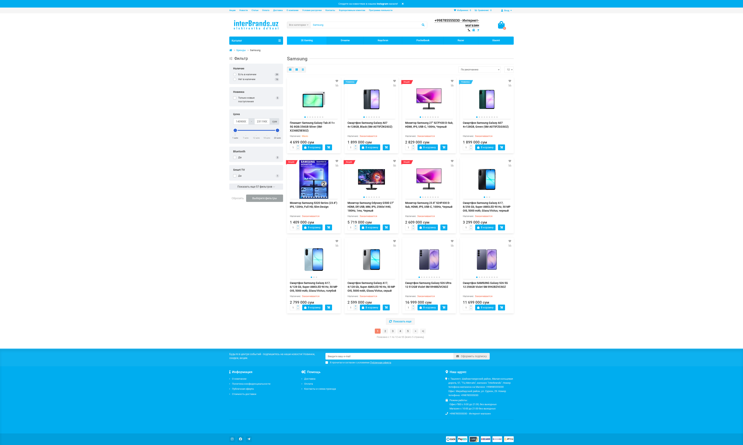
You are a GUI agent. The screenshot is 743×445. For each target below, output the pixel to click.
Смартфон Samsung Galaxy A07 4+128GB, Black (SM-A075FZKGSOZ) (370, 124)
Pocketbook (423, 40)
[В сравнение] (337, 85)
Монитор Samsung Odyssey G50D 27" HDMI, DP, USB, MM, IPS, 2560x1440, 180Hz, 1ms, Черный (371, 206)
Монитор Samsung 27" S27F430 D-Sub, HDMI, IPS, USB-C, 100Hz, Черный (429, 124)
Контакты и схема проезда (320, 388)
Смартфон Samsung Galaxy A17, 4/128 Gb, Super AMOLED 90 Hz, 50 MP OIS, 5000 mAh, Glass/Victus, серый (371, 286)
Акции (232, 10)
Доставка (278, 10)
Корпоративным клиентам (352, 10)
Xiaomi (496, 40)
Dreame (345, 40)
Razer (461, 40)
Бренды (241, 50)
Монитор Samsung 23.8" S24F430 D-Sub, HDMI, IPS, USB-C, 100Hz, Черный (428, 204)
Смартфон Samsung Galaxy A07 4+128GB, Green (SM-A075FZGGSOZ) (486, 124)
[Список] (296, 70)
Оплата (265, 10)
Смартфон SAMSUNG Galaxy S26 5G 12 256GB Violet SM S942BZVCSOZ (485, 284)
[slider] (235, 130)
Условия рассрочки (312, 10)
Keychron (383, 40)
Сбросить (238, 198)
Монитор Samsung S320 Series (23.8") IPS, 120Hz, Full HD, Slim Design (313, 204)
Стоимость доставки (244, 394)
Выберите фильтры (264, 198)
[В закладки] (337, 81)
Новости (243, 10)
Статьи (255, 10)
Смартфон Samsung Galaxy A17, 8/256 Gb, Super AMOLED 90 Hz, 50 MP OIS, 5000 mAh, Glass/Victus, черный (486, 206)
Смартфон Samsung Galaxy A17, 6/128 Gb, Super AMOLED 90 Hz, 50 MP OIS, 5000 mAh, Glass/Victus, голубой (313, 286)
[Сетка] (290, 70)
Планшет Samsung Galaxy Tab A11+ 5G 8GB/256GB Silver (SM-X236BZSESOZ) (312, 126)
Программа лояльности (380, 10)
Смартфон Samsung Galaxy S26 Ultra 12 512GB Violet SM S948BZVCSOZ (428, 284)
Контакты (330, 10)
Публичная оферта (243, 388)
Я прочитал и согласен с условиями (360, 362)
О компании (292, 10)
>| (423, 331)
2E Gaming (307, 40)
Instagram (382, 3)
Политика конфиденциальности (251, 383)
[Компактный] (303, 70)
